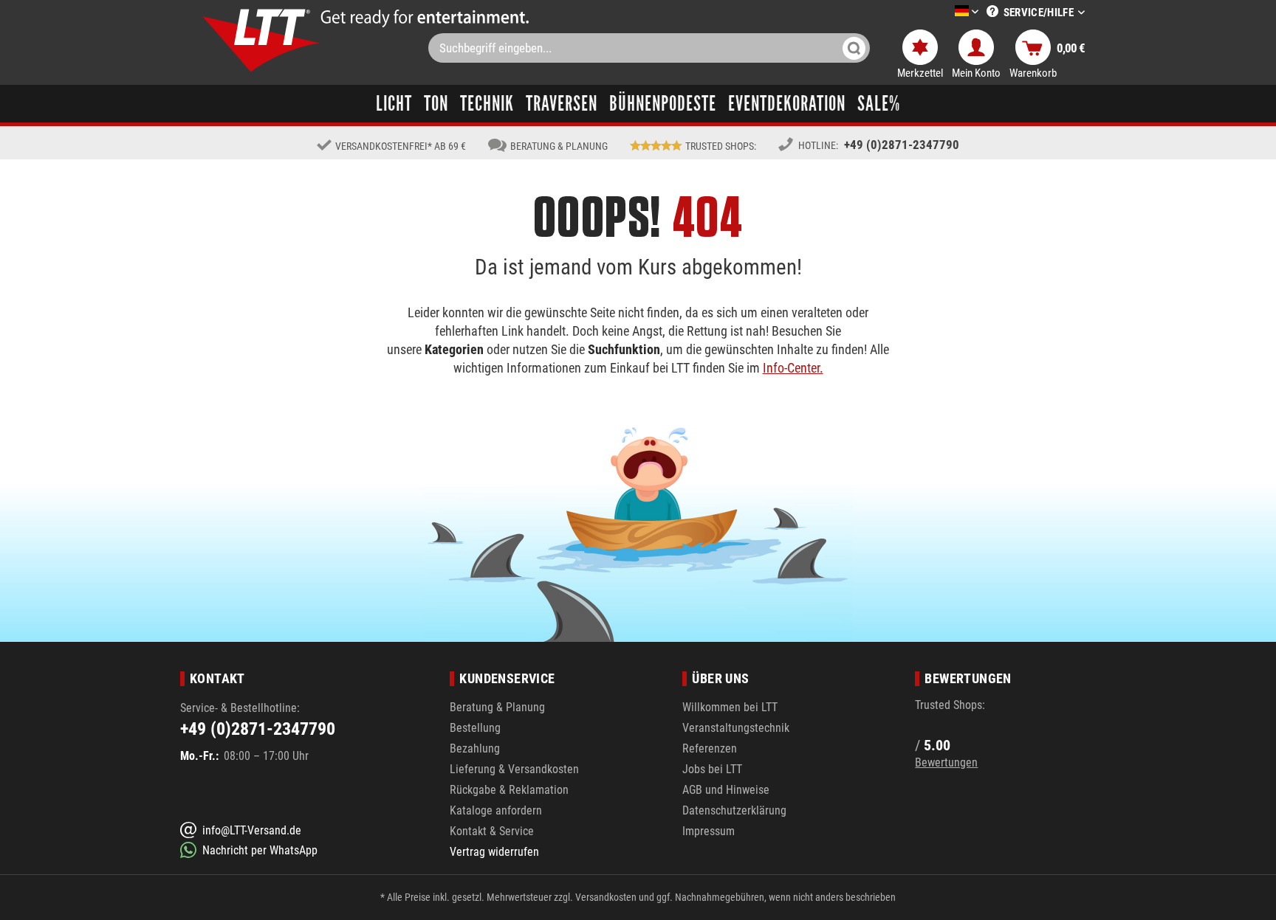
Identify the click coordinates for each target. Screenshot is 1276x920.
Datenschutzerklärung (734, 810)
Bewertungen (946, 762)
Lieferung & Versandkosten (514, 769)
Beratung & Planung (497, 707)
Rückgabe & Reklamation (509, 790)
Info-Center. (793, 368)
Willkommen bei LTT (730, 707)
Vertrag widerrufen (494, 852)
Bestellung (475, 728)
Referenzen (709, 748)
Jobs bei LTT (712, 769)
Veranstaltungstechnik (735, 728)
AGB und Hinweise (725, 790)
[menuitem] (944, 12)
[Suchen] (854, 48)
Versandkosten (606, 897)
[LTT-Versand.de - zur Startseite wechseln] (261, 40)
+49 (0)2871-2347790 (901, 144)
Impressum (708, 831)
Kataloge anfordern (496, 810)
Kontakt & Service (492, 831)
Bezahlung (475, 748)
